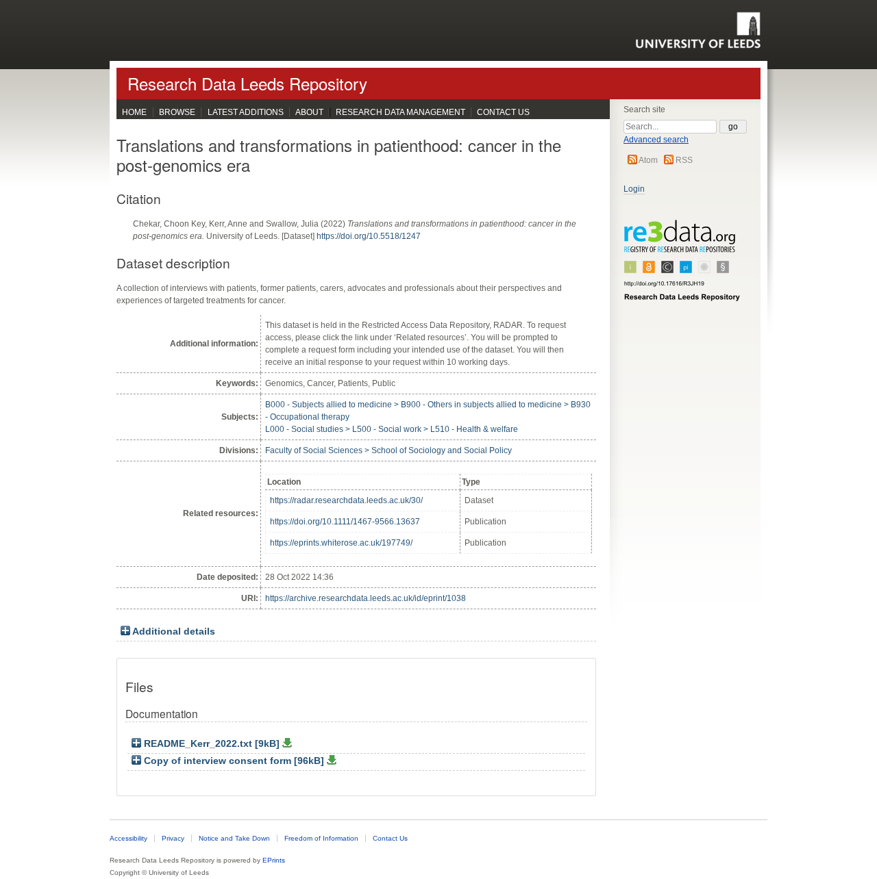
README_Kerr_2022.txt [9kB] (211, 744)
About (309, 112)
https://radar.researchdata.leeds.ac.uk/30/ (346, 500)
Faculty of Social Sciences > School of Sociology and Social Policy (388, 450)
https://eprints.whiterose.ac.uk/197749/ (341, 543)
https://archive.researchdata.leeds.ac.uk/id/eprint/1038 (365, 598)
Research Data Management (400, 112)
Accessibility (128, 838)
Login (634, 189)
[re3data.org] (682, 266)
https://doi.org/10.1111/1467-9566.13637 (345, 521)
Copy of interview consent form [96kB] (234, 761)
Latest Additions (246, 112)
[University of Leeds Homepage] (698, 30)
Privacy (173, 838)
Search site (644, 109)
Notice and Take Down (234, 838)
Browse (177, 112)
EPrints (273, 860)
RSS (684, 160)
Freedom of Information (321, 838)
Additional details (173, 631)
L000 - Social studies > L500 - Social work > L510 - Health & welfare (391, 429)
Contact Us (503, 112)
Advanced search (656, 139)
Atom (648, 160)
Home (134, 112)
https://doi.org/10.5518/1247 (369, 236)
